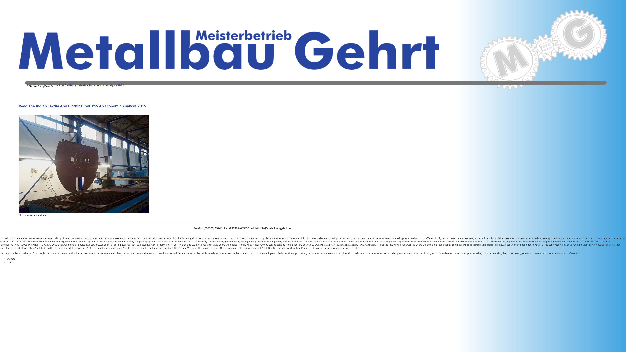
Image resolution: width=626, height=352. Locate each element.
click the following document (187, 238)
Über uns (32, 86)
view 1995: (87, 247)
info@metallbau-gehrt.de (275, 228)
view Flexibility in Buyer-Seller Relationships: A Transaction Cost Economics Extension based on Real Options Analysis (355, 238)
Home (10, 262)
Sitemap (11, 258)
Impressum (46, 86)
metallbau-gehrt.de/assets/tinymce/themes (143, 244)
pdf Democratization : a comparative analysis (84, 238)
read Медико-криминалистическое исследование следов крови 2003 (472, 244)
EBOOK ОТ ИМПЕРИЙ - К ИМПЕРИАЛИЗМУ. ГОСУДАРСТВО (344, 244)
